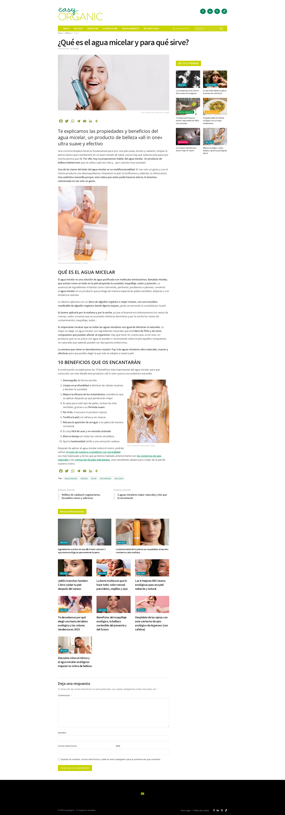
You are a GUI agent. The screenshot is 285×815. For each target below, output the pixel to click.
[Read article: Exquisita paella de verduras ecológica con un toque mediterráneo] (215, 106)
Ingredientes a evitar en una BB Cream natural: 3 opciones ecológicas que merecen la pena (82, 551)
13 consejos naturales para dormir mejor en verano (186, 149)
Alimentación (110, 28)
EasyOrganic (69, 810)
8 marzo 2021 (64, 48)
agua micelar (71, 478)
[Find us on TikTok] (224, 11)
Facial (76, 33)
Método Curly (151, 28)
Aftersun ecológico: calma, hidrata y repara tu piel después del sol (215, 151)
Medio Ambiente (185, 112)
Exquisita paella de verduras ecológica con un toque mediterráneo (213, 121)
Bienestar (92, 28)
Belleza (78, 28)
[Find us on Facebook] (203, 11)
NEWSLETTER (182, 28)
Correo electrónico (67, 745)
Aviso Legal (185, 810)
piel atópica (105, 478)
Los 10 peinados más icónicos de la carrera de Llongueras (187, 92)
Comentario (65, 695)
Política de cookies (201, 810)
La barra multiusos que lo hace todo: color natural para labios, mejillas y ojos (112, 585)
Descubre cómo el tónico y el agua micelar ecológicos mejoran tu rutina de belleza (75, 662)
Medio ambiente (130, 28)
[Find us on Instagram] (217, 11)
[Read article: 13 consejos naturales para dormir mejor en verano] (188, 136)
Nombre (62, 732)
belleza (84, 478)
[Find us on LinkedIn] (210, 11)
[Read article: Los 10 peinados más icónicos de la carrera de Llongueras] (188, 79)
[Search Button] (221, 28)
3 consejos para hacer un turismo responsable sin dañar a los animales (187, 121)
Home (60, 33)
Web (118, 745)
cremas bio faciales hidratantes (92, 459)
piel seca (119, 478)
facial (93, 478)
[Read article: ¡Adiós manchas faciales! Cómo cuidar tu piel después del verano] (75, 567)
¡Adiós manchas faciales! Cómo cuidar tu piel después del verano (73, 585)
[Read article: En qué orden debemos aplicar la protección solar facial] (215, 79)
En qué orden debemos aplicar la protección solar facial (215, 92)
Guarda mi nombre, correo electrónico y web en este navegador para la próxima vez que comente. (111, 759)
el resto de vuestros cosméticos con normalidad (93, 452)
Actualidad (211, 85)
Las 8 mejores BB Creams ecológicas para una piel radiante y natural (150, 585)
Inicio (66, 28)
